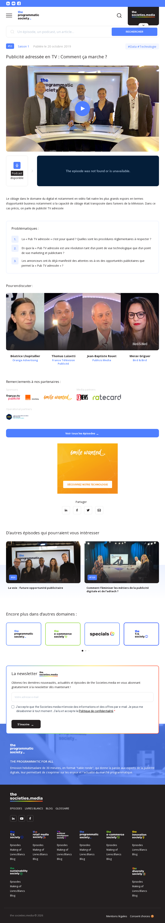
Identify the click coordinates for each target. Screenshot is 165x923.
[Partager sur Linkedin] (66, 510)
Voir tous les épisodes (80, 433)
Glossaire (62, 808)
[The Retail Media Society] (41, 835)
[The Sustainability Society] (19, 871)
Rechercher (134, 31)
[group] (43, 567)
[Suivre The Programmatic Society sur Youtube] (13, 3)
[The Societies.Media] (28, 15)
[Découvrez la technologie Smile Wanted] (87, 468)
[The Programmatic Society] (143, 14)
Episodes (16, 808)
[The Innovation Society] (139, 835)
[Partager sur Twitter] (88, 510)
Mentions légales (116, 916)
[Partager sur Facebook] (77, 510)
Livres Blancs (17, 854)
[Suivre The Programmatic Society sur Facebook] (19, 3)
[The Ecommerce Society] (115, 835)
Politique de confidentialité (96, 711)
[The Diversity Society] (139, 871)
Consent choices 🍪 (142, 916)
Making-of (15, 849)
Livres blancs (34, 808)
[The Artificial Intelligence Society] (62, 835)
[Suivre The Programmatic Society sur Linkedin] (8, 3)
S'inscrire (24, 724)
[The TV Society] (16, 835)
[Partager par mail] (99, 510)
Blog (49, 808)
